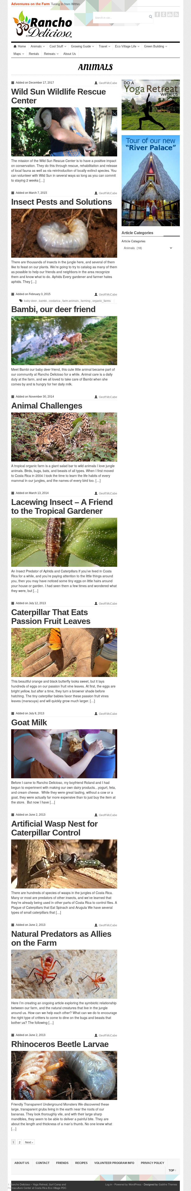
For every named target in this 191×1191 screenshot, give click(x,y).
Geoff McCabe (108, 83)
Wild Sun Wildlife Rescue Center (58, 96)
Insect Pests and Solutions (61, 202)
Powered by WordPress (127, 1184)
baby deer (30, 301)
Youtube (170, 14)
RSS (176, 14)
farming (85, 301)
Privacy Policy (152, 1163)
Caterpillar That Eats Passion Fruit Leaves (50, 616)
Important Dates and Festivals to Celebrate (80, 4)
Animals (36, 46)
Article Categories (134, 241)
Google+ (163, 14)
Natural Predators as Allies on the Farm (61, 938)
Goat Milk (29, 722)
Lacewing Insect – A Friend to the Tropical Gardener (62, 506)
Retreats (49, 54)
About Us (69, 54)
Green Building (154, 46)
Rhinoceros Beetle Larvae (60, 1044)
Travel (103, 46)
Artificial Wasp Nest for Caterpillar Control (54, 828)
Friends (62, 1163)
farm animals (70, 301)
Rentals (34, 54)
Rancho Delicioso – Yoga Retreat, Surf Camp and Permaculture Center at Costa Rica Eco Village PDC (37, 1186)
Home (22, 46)
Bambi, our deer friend (53, 309)
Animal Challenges (46, 405)
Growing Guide (81, 46)
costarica (54, 301)
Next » (29, 1142)
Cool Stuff (56, 46)
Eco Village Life (125, 46)
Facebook (157, 14)
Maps (17, 54)
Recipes (81, 1163)
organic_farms (101, 301)
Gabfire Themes (168, 1184)
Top (172, 1170)
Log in (108, 1184)
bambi (43, 301)
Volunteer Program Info (114, 1163)
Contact (42, 1163)
